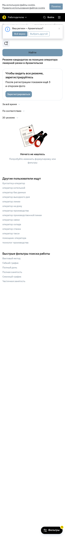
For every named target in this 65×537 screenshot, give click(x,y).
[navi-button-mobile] (59, 17)
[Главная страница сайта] (4, 17)
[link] (44, 17)
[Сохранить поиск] (6, 43)
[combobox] (13, 111)
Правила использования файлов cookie (23, 8)
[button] (18, 94)
